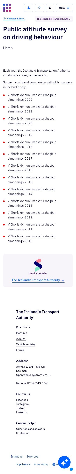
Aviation (21, 338)
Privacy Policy (41, 464)
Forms (20, 350)
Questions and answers (30, 429)
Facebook (22, 400)
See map (21, 371)
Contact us (22, 433)
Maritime (21, 333)
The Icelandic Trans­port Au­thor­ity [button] (36, 280)
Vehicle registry (25, 344)
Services (32, 456)
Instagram (22, 404)
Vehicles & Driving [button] (16, 18)
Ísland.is (17, 456)
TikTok (20, 408)
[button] (28, 8)
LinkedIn (21, 412)
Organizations (23, 464)
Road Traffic (23, 327)
